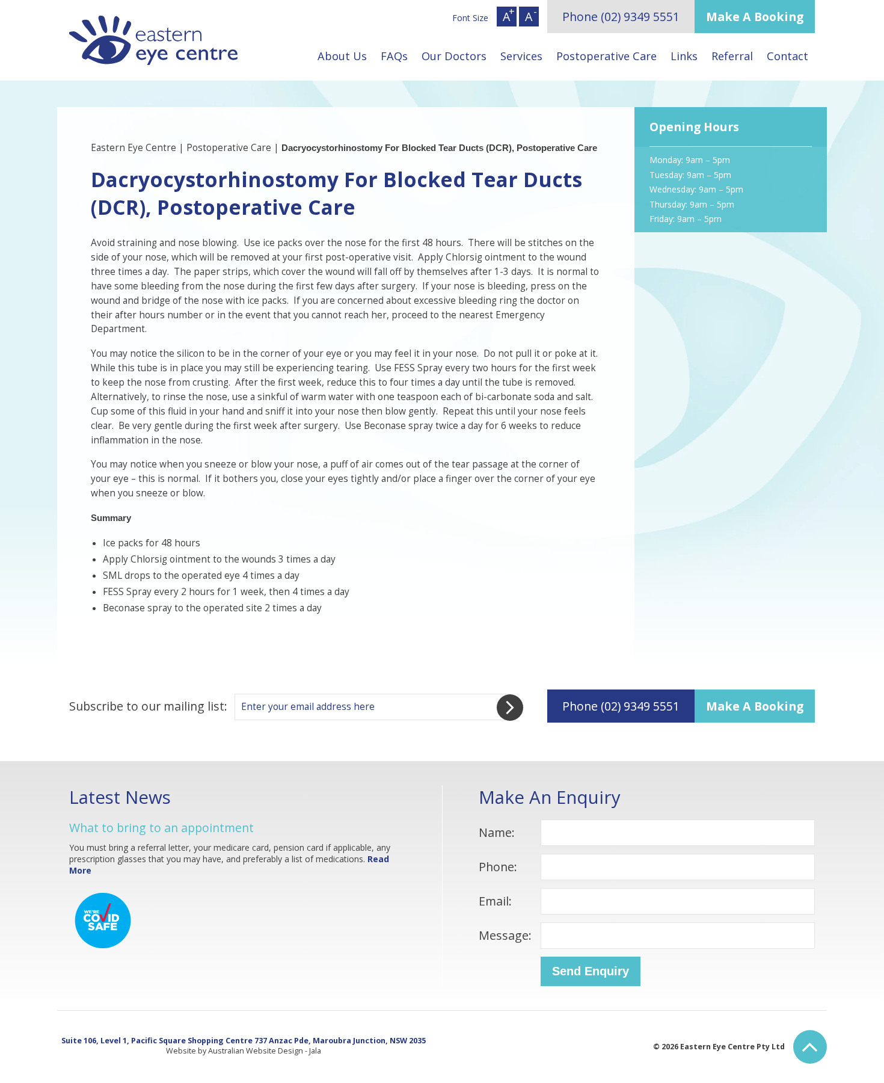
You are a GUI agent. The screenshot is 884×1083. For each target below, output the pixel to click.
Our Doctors (454, 56)
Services (521, 56)
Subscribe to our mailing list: (148, 706)
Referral (732, 56)
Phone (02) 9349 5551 (621, 16)
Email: (495, 901)
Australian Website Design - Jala (264, 1051)
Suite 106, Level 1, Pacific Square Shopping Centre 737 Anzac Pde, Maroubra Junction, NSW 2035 (243, 1040)
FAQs (394, 56)
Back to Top (810, 1047)
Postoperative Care (606, 56)
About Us (342, 56)
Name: (497, 832)
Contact (787, 56)
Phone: (498, 867)
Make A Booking (754, 16)
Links (684, 56)
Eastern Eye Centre (133, 147)
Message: (505, 935)
